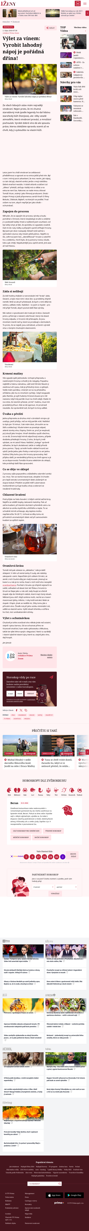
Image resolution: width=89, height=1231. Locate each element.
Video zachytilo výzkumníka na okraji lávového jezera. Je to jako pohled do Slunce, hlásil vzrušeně (22, 1036)
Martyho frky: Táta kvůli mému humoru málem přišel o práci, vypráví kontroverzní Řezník (66, 1068)
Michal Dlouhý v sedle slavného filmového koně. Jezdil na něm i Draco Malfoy (19, 763)
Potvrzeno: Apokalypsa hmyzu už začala (19, 1013)
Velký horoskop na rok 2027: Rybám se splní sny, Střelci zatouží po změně (72, 13)
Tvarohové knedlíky (76, 1173)
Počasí (77, 1167)
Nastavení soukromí (32, 1223)
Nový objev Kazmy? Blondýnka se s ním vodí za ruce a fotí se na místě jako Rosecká (66, 1090)
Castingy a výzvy (31, 1201)
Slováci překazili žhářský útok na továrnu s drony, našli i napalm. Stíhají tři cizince (22, 971)
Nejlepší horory (41, 1167)
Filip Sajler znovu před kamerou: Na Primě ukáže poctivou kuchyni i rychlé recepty (79, 99)
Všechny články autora (46, 656)
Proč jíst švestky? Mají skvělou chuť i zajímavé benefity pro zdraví (21, 1133)
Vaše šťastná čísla (44, 851)
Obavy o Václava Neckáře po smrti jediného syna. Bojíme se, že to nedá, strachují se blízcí (22, 983)
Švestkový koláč (52, 1176)
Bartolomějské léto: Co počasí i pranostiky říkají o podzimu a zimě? (22, 1144)
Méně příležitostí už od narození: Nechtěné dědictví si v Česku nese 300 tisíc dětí (29, 13)
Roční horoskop (42, 837)
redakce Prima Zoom (11, 33)
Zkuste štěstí (73, 855)
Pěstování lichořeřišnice (42, 1173)
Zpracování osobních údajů (32, 1209)
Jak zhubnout (14, 1167)
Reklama (8, 1201)
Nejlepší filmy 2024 (27, 1167)
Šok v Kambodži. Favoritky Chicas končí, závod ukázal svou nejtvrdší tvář (79, 118)
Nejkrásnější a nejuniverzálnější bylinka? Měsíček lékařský (22, 1122)
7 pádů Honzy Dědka (54, 1170)
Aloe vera (28, 1173)
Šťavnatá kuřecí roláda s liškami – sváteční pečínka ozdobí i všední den (65, 1025)
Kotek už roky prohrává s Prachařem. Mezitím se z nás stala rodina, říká (65, 960)
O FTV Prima (9, 1193)
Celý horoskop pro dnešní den (26, 831)
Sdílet (50, 28)
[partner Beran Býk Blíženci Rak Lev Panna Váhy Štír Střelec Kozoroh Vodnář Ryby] (66, 887)
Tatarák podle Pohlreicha (15, 1173)
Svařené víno (78, 1170)
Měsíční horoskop (21, 837)
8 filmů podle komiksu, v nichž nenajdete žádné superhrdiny (21, 1079)
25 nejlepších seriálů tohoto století (17, 1067)
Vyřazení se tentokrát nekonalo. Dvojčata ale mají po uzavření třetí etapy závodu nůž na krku (79, 108)
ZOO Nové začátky (27, 1170)
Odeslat (30, 694)
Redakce (28, 1217)
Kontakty (28, 1204)
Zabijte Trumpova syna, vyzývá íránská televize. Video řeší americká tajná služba (21, 960)
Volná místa (9, 1197)
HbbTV (7, 1204)
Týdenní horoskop (53, 831)
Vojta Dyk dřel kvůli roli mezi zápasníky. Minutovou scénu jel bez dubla (79, 89)
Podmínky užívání (11, 1208)
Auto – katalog (40, 1170)
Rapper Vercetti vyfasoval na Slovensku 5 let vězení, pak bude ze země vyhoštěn (66, 1079)
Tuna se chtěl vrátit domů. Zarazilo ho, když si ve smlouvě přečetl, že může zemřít (56, 764)
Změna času (63, 1167)
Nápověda (28, 1214)
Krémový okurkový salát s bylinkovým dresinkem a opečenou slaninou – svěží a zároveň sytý (65, 1014)
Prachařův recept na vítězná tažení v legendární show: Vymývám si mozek (64, 971)
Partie (71, 1167)
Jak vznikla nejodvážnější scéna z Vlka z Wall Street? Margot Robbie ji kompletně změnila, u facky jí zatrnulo (23, 1091)
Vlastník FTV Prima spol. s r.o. (12, 1218)
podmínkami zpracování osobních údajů (20, 700)
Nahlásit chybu (10, 1223)
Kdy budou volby (12, 1170)
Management (29, 1193)
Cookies (8, 1214)
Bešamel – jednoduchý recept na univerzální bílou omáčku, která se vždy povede (65, 1036)
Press (27, 1197)
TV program (53, 1167)
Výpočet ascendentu (60, 1173)
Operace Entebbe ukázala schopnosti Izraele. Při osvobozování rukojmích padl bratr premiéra (22, 1025)
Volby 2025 (68, 1170)
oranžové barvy (9, 585)
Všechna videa (80, 27)
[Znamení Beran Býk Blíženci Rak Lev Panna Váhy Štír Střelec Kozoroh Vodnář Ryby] (19, 693)
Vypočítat (55, 894)
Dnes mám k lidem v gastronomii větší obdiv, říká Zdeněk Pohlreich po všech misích (64, 983)
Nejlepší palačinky (37, 1176)
